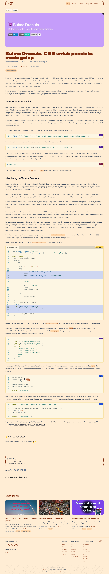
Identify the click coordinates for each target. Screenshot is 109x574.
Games (85, 549)
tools (24, 528)
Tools (84, 547)
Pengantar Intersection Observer (51, 518)
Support (73, 547)
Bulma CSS (49, 107)
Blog (68, 4)
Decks (84, 554)
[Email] (6, 545)
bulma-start (68, 156)
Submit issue (86, 559)
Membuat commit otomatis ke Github (85, 518)
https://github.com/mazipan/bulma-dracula (63, 422)
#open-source (11, 70)
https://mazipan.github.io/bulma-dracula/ (29, 425)
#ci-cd (18, 531)
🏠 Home (8, 10)
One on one (86, 551)
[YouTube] (17, 545)
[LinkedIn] (15, 545)
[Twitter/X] (12, 545)
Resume (73, 549)
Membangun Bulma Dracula (17, 463)
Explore (81, 4)
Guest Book (74, 556)
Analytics (85, 556)
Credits (73, 551)
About (96, 4)
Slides (74, 4)
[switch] (101, 4)
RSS (84, 561)
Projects (89, 4)
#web (50, 528)
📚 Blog (15, 10)
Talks (72, 544)
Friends (73, 554)
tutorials (24, 67)
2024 (6, 552)
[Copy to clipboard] (101, 135)
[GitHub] (9, 545)
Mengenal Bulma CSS (15, 462)
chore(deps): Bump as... (59, 572)
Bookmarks (86, 544)
